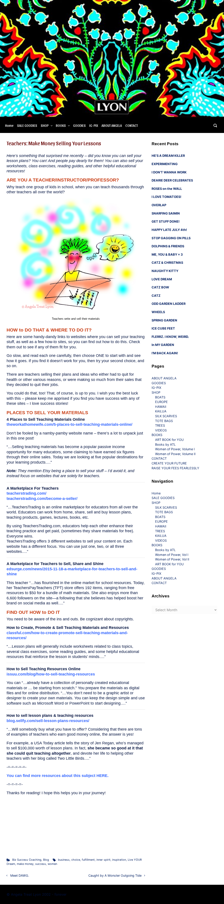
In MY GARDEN (163, 345)
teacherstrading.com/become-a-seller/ (42, 498)
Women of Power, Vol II (172, 559)
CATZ (156, 295)
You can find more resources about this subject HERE (57, 775)
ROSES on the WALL (167, 188)
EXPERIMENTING (165, 164)
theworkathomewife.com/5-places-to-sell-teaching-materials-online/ (69, 424)
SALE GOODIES (27, 125)
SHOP (45, 125)
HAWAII (160, 406)
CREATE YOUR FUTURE (169, 463)
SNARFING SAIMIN (166, 213)
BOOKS (61, 125)
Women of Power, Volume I (175, 449)
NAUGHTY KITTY (165, 271)
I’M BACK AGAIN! (165, 353)
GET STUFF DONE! (166, 221)
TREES (160, 425)
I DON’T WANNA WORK (169, 172)
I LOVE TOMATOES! (166, 197)
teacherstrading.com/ (26, 493)
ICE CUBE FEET (163, 328)
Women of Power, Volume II (175, 454)
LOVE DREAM (162, 279)
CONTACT (131, 125)
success (40, 864)
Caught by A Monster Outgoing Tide (115, 875)
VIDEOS (161, 430)
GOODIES (79, 125)
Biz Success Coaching (26, 859)
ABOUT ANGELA (112, 125)
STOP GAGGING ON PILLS (171, 238)
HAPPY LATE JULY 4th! (169, 230)
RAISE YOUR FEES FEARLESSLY (175, 468)
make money (25, 864)
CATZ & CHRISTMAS (167, 262)
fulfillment (88, 859)
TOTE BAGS (164, 421)
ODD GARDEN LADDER (169, 303)
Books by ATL (165, 444)
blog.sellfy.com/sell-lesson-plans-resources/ (48, 721)
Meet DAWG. (19, 875)
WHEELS (158, 312)
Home (9, 125)
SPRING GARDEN (164, 320)
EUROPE (161, 402)
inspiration (119, 859)
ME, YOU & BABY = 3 (167, 254)
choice (75, 859)
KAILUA (160, 411)
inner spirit (103, 859)
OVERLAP (159, 205)
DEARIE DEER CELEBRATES (172, 180)
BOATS (160, 397)
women (52, 864)
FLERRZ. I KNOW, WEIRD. (170, 337)
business (64, 859)
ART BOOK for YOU (169, 440)
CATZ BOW (160, 287)
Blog (46, 859)
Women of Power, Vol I (171, 555)
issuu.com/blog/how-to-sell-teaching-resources (51, 674)
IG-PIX (93, 125)
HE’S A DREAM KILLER (168, 155)
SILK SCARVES (166, 416)
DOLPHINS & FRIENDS (168, 246)
